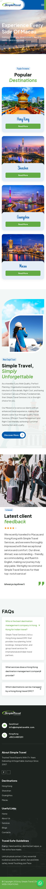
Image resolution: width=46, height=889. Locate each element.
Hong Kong (23, 119)
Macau (23, 266)
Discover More (11, 435)
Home (4, 813)
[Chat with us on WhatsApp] (40, 883)
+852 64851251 (16, 737)
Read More (23, 126)
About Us (6, 818)
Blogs (4, 827)
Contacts (6, 832)
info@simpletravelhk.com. (22, 727)
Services (6, 823)
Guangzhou (23, 217)
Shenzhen (23, 168)
